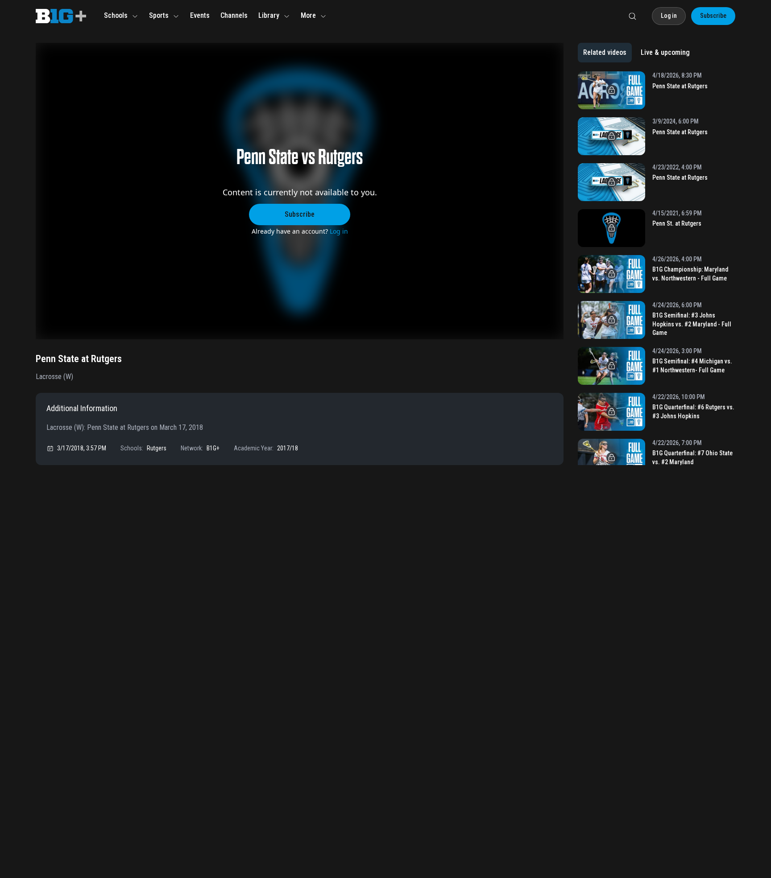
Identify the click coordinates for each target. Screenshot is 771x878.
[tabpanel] (656, 268)
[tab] (605, 52)
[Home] (61, 16)
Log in (339, 231)
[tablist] (636, 52)
